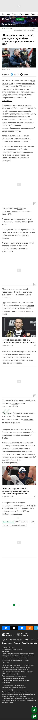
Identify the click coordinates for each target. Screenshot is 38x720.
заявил (18, 222)
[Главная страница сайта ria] (2, 19)
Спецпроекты (7, 643)
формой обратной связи (27, 694)
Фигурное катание (15, 640)
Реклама (17, 643)
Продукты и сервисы (29, 643)
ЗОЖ (33, 640)
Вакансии (5, 651)
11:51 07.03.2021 (7, 28)
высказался (7, 435)
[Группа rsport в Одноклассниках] (29, 628)
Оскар (19, 208)
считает (15, 403)
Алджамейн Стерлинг (18, 525)
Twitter (4, 438)
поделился (28, 419)
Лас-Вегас (24, 522)
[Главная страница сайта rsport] (12, 19)
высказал (20, 295)
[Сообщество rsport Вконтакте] (22, 628)
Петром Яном (25, 95)
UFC (16, 86)
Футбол (4, 640)
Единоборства (8, 522)
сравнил (30, 305)
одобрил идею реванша (12, 514)
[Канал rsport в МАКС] (6, 628)
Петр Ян (5, 525)
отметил (25, 235)
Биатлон (26, 640)
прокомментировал (10, 211)
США (11, 83)
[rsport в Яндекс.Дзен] (14, 628)
